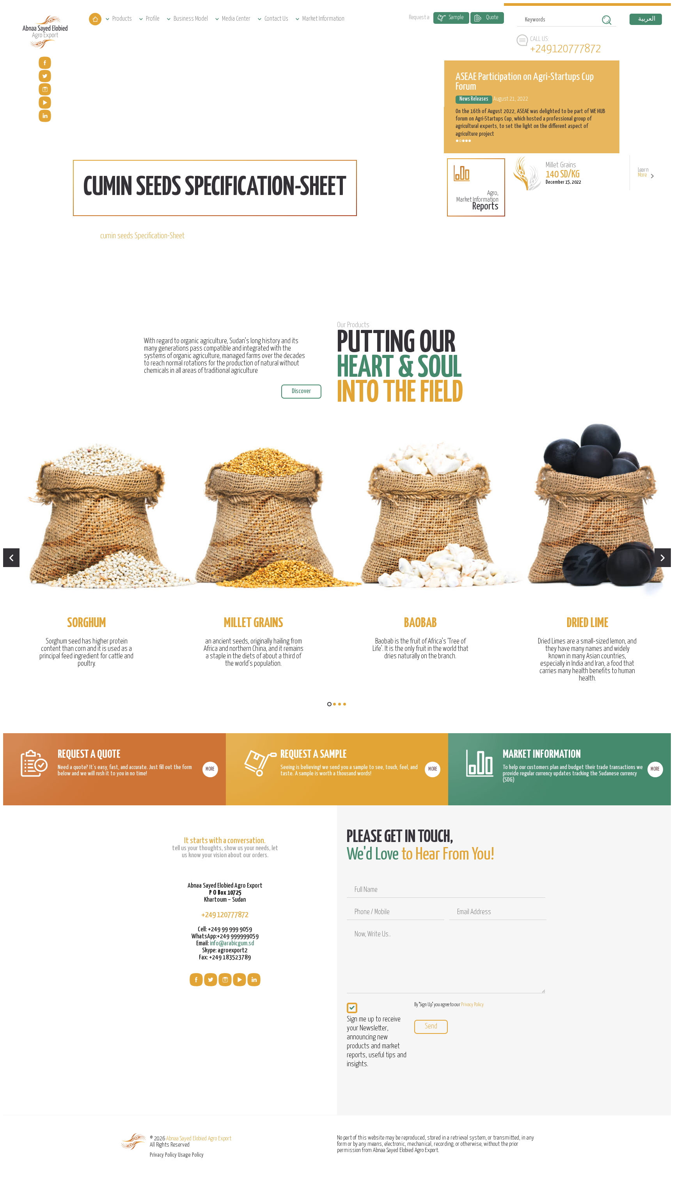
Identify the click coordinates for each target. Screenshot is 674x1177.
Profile (153, 19)
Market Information (323, 19)
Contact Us (276, 19)
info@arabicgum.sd (232, 943)
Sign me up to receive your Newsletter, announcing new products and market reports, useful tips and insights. (376, 1042)
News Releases (473, 99)
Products (122, 19)
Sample (456, 17)
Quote (492, 17)
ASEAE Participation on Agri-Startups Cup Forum (525, 82)
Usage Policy (191, 1155)
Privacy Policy (472, 1004)
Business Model (191, 19)
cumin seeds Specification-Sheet (142, 236)
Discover (301, 391)
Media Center (236, 19)
